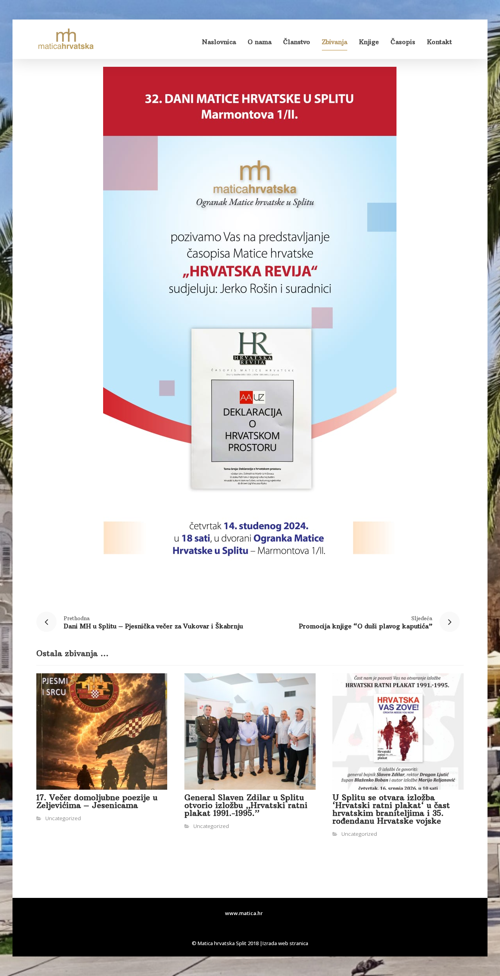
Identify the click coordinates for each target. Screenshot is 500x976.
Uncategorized (63, 818)
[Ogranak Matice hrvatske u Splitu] (65, 39)
